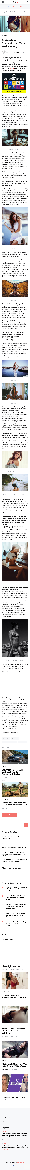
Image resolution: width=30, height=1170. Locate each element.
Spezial (4, 1131)
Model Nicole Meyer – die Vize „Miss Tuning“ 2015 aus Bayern (14, 1065)
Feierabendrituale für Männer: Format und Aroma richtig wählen (13, 843)
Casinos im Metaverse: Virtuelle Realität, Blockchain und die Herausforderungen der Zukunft (13, 854)
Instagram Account (7, 670)
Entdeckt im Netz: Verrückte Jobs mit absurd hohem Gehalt (14, 803)
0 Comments (17, 52)
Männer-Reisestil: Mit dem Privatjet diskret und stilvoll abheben (14, 848)
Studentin (22, 742)
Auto (4, 766)
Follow (15, 876)
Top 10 (4, 1094)
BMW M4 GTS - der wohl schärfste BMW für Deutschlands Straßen (12, 772)
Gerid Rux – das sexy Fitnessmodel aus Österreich (14, 996)
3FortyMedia (20, 1162)
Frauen (5, 35)
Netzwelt (5, 799)
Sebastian (10, 51)
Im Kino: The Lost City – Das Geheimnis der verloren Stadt (16, 889)
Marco (4, 1103)
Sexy (14, 742)
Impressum (5, 1121)
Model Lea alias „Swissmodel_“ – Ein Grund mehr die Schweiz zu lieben (14, 1030)
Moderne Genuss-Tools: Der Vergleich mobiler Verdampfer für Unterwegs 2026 (15, 860)
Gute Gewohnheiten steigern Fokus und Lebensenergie (13, 837)
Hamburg (15, 738)
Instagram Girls (6, 991)
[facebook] (14, 1165)
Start (3, 11)
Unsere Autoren (6, 1117)
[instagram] (16, 1165)
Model (12, 68)
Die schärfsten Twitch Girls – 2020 (14, 1098)
